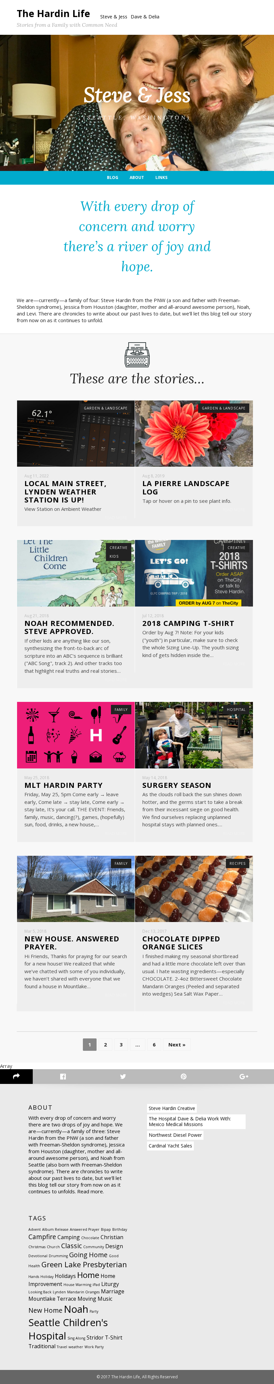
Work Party (94, 1347)
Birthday (119, 1229)
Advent (34, 1229)
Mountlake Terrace (52, 1298)
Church (53, 1246)
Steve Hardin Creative (172, 1108)
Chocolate (90, 1237)
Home (88, 1274)
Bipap (106, 1229)
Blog (112, 177)
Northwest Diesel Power (175, 1135)
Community (93, 1246)
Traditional (41, 1346)
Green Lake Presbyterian (84, 1264)
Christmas (36, 1246)
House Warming (77, 1284)
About (137, 177)
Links (161, 177)
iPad (96, 1284)
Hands (33, 1276)
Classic (71, 1245)
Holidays (65, 1276)
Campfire (42, 1236)
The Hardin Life (53, 13)
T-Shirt (113, 1337)
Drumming (58, 1256)
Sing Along (76, 1338)
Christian (112, 1237)
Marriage (112, 1291)
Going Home (88, 1254)
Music (105, 1298)
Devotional (37, 1256)
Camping (68, 1237)
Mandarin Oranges (83, 1292)
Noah (76, 1309)
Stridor (95, 1337)
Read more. (90, 1191)
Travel (62, 1347)
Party (94, 1311)
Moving (87, 1298)
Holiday (46, 1276)
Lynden (59, 1292)
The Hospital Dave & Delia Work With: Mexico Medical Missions (190, 1121)
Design (114, 1246)
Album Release (55, 1229)
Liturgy (110, 1284)
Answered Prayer (85, 1229)
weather (75, 1347)
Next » (176, 1044)
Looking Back (39, 1292)
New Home (45, 1310)
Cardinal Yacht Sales (170, 1145)
